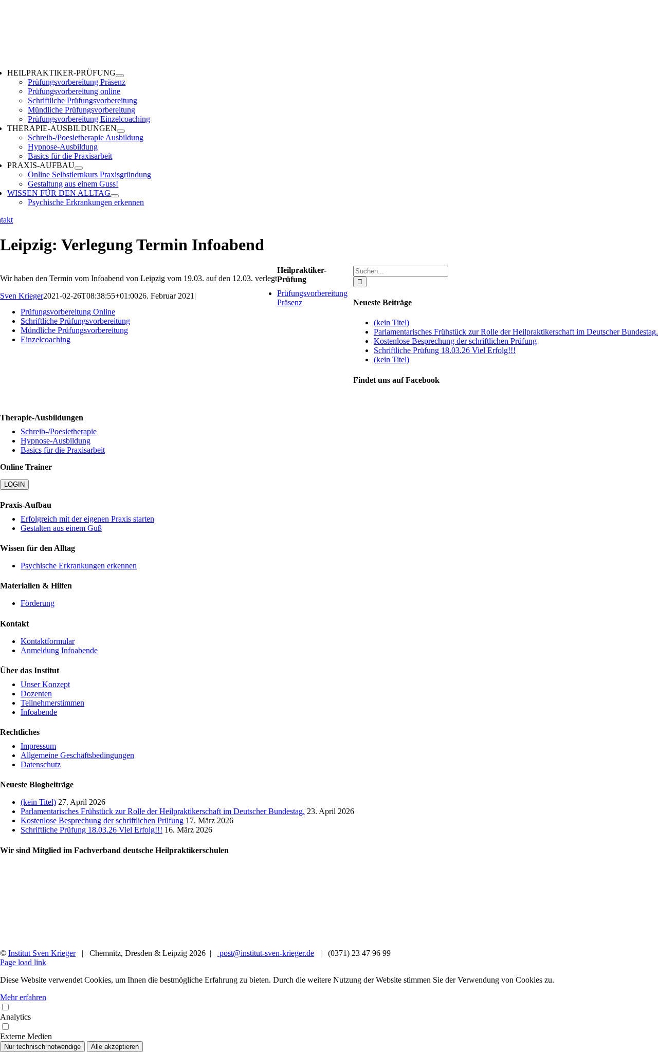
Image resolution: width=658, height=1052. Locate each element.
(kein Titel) (391, 322)
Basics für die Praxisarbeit (63, 450)
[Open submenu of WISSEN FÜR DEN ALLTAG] (115, 195)
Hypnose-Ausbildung (55, 440)
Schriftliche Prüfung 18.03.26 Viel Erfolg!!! (445, 350)
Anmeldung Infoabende (59, 650)
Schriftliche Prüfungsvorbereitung (75, 321)
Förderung (37, 603)
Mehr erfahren (23, 997)
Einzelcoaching (45, 339)
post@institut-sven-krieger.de (265, 953)
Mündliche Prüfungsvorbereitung (74, 330)
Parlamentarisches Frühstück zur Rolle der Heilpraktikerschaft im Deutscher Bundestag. (516, 331)
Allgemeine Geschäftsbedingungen (77, 755)
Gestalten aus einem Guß (61, 528)
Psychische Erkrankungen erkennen (79, 565)
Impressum (38, 746)
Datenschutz (41, 764)
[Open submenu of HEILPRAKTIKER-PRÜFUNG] (120, 75)
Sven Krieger (21, 295)
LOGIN (14, 484)
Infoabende (39, 712)
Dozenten (36, 693)
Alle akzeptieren (115, 1046)
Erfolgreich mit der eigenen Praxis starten (87, 518)
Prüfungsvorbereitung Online (68, 311)
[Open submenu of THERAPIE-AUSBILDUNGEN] (121, 131)
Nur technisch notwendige (42, 1046)
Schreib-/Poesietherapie (59, 431)
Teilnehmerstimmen (52, 702)
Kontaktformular (48, 641)
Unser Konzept (45, 684)
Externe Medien (26, 1036)
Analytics (15, 1016)
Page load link (23, 962)
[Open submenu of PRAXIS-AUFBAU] (79, 168)
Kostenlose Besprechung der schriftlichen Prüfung (455, 341)
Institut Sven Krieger (42, 953)
